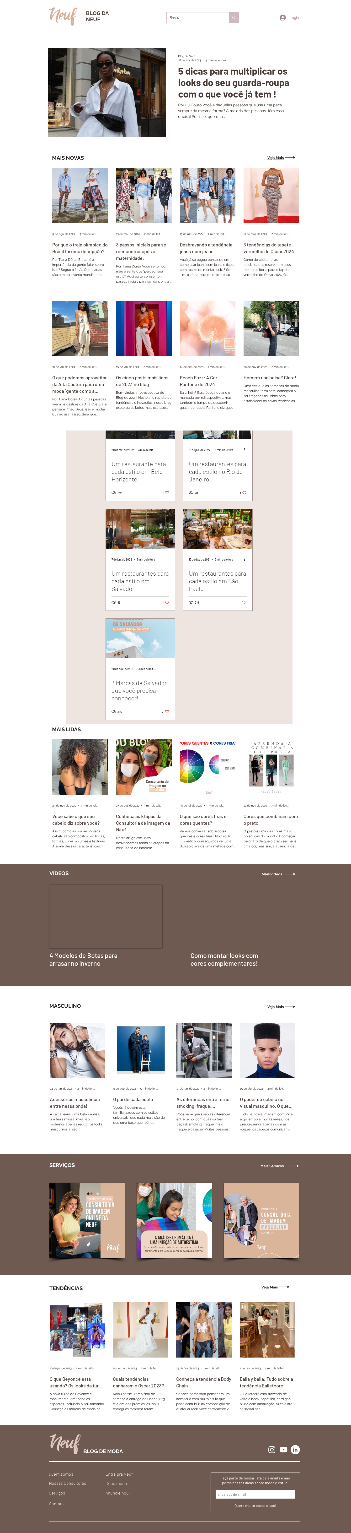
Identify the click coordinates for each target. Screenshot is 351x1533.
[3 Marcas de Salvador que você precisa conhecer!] (140, 638)
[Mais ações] (168, 450)
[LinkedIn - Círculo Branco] (295, 1449)
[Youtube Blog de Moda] (283, 1449)
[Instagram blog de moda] (272, 1449)
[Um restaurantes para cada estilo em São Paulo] (217, 529)
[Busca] (234, 17)
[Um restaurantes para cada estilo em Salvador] (140, 529)
